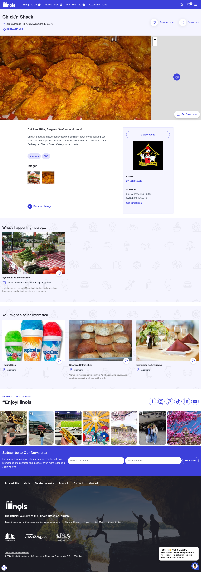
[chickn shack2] (34, 177)
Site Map (99, 522)
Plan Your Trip (73, 4)
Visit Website (148, 134)
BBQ (46, 156)
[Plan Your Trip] (83, 5)
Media (27, 483)
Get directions (134, 203)
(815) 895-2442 (134, 181)
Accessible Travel (98, 4)
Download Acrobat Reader (17, 552)
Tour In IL (64, 483)
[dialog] (4, 568)
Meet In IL (94, 483)
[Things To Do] (39, 5)
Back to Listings (42, 206)
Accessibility (12, 483)
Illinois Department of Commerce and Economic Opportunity (33, 522)
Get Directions (189, 114)
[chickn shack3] (48, 177)
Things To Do (30, 4)
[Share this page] (182, 22)
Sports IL (79, 483)
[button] (176, 77)
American (34, 156)
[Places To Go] (61, 5)
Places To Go (52, 4)
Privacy (87, 522)
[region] (181, 4)
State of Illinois (72, 522)
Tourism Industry (44, 483)
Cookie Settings (115, 522)
